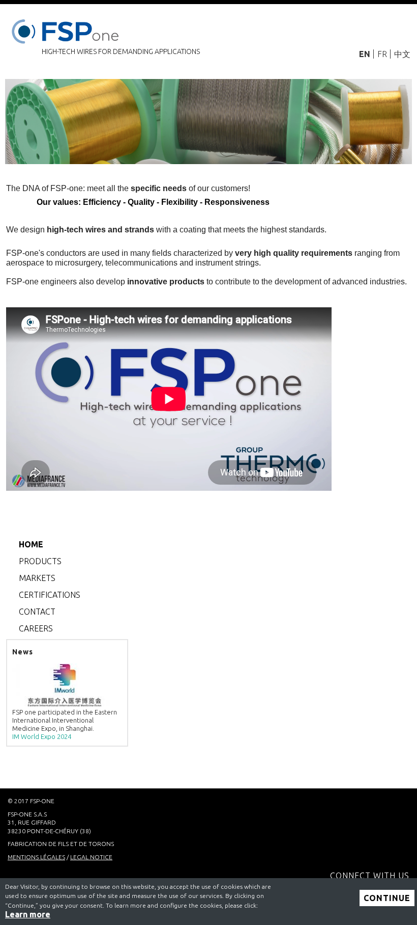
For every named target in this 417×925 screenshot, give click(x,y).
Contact (37, 611)
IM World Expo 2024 (41, 736)
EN (364, 54)
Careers (36, 628)
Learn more (27, 914)
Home (31, 544)
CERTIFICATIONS (49, 594)
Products (40, 561)
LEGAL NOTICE (91, 857)
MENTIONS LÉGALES (36, 857)
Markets (37, 578)
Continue (387, 898)
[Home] (67, 29)
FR (382, 54)
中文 (402, 54)
